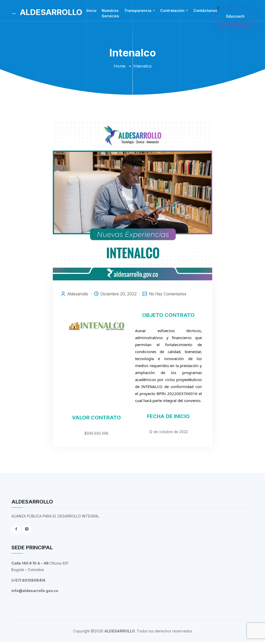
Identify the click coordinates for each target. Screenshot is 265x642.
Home (120, 66)
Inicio (91, 10)
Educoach (235, 16)
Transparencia (137, 10)
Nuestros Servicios (110, 13)
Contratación (172, 10)
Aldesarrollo (77, 293)
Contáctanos (205, 10)
